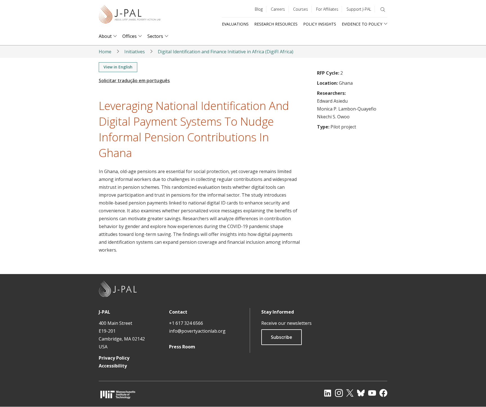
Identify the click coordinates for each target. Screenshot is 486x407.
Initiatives (134, 52)
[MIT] (118, 394)
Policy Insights (319, 24)
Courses (300, 9)
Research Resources (276, 24)
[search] (382, 9)
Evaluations (235, 24)
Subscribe (281, 337)
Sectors (155, 36)
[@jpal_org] (339, 393)
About (105, 36)
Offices (129, 36)
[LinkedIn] (328, 393)
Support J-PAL (358, 9)
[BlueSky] (361, 393)
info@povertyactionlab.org (197, 331)
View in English (118, 67)
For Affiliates (327, 9)
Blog (259, 9)
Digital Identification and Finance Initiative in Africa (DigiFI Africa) (225, 52)
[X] (350, 393)
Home (105, 52)
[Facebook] (383, 393)
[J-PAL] (130, 15)
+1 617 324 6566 (186, 323)
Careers (278, 9)
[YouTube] (372, 393)
